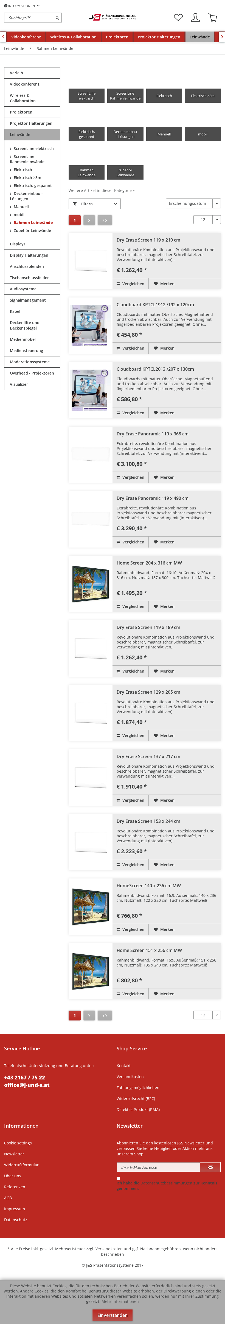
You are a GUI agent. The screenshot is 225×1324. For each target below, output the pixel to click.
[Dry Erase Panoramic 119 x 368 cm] (91, 455)
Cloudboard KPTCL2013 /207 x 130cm (155, 369)
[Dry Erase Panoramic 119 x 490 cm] (91, 519)
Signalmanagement (28, 300)
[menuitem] (45, 17)
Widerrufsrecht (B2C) (136, 1098)
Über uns (12, 1175)
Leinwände (20, 134)
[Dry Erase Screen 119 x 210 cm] (91, 261)
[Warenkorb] (212, 17)
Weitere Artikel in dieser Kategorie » (102, 190)
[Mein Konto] (195, 17)
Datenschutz (15, 1219)
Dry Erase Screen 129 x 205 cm (148, 692)
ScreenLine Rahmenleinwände (27, 159)
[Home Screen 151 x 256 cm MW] (91, 971)
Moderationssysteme (30, 361)
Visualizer (19, 384)
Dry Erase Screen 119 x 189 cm (148, 627)
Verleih (16, 72)
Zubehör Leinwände (32, 230)
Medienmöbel (23, 339)
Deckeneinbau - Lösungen (26, 196)
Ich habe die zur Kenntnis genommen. (167, 1185)
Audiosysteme (23, 288)
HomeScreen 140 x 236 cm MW (149, 886)
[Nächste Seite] (89, 220)
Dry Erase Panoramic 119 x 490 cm (153, 498)
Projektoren (21, 112)
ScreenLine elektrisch (33, 148)
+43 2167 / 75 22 (24, 1077)
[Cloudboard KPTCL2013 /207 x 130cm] (91, 390)
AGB (8, 1197)
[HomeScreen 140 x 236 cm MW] (91, 906)
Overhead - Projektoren (32, 373)
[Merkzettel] (178, 17)
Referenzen (14, 1186)
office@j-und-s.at (27, 1084)
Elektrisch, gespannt (32, 185)
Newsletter (14, 1153)
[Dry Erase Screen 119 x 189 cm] (91, 648)
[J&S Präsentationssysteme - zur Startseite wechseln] (112, 17)
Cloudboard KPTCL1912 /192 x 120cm (155, 305)
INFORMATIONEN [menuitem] (21, 6)
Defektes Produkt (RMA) (138, 1109)
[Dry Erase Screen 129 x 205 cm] (91, 713)
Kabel (15, 311)
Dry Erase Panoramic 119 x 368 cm (153, 434)
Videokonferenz (25, 84)
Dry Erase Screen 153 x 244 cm (148, 821)
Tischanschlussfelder (29, 277)
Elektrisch (22, 169)
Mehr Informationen (120, 1301)
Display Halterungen (29, 255)
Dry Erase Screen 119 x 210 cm (148, 240)
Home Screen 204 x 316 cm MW (149, 563)
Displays (18, 243)
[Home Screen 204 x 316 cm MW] (91, 584)
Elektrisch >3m (27, 177)
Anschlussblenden (27, 266)
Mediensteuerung (26, 350)
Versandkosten (130, 1076)
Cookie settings (18, 1143)
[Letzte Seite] (105, 220)
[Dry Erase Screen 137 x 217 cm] (91, 777)
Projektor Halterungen (31, 123)
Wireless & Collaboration (23, 98)
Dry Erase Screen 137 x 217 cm (148, 756)
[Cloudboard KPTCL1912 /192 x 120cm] (91, 325)
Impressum (14, 1208)
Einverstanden (112, 1315)
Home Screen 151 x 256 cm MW (149, 950)
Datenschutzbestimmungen (166, 1183)
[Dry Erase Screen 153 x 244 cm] (91, 842)
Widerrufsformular (21, 1164)
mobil (18, 214)
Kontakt (124, 1065)
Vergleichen (132, 283)
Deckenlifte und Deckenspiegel (25, 325)
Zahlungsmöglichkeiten (138, 1087)
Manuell (21, 206)
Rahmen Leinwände (33, 222)
